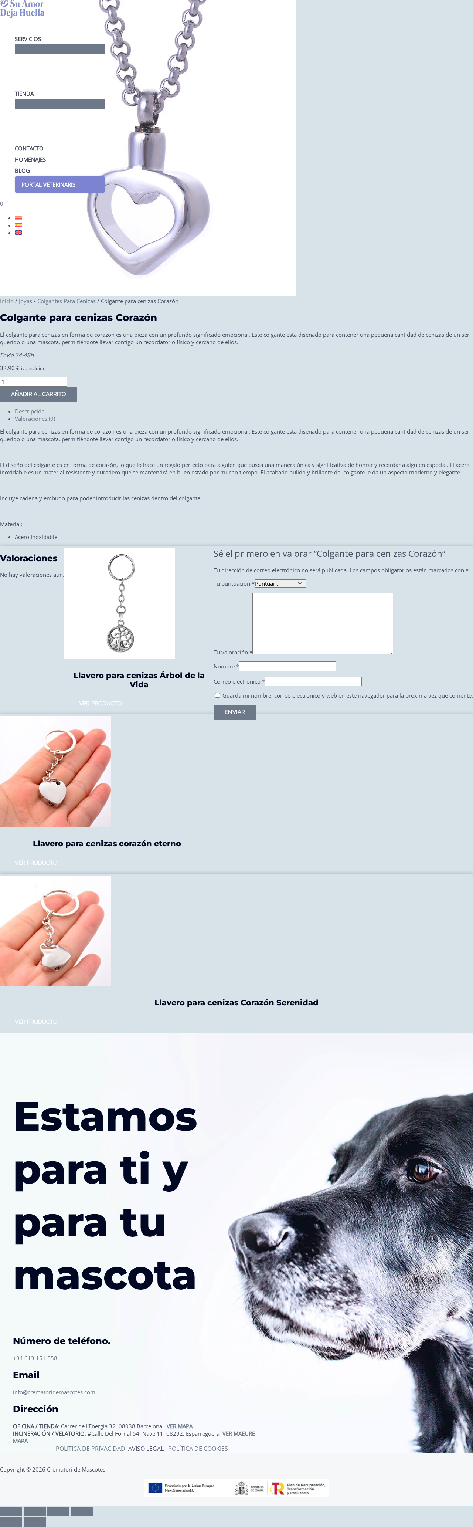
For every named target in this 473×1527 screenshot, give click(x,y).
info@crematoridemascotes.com (54, 1392)
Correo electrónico (239, 681)
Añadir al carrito (38, 394)
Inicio (7, 301)
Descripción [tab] (30, 411)
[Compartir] (58, 1511)
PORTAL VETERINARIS (48, 184)
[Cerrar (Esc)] (82, 1511)
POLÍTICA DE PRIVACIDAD (91, 1449)
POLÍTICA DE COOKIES (198, 1449)
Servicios (28, 39)
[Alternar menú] (60, 49)
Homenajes (30, 159)
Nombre (226, 666)
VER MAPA (180, 1426)
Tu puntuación (234, 583)
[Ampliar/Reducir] (11, 1511)
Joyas (25, 301)
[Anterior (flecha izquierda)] (11, 1522)
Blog (22, 170)
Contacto (29, 148)
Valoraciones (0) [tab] (35, 418)
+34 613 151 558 (35, 1358)
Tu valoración (233, 652)
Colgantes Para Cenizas (66, 301)
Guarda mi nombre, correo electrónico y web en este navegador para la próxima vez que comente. (347, 695)
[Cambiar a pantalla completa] (35, 1511)
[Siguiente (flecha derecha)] (35, 1522)
